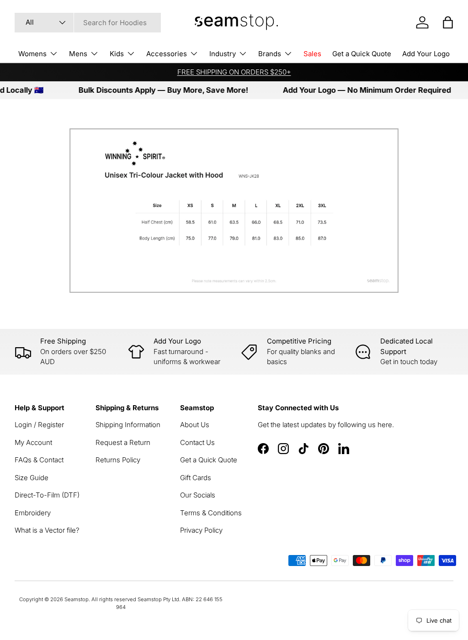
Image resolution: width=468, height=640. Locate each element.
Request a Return (123, 442)
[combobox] (88, 22)
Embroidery (33, 512)
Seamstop (76, 599)
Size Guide (31, 477)
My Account (33, 442)
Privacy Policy (201, 530)
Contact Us (197, 442)
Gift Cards (195, 477)
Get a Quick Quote (361, 53)
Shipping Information (128, 424)
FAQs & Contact (39, 459)
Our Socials (197, 495)
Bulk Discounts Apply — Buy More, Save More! (157, 90)
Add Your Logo (426, 53)
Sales (312, 53)
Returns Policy (118, 459)
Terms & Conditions (211, 512)
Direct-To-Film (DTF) (47, 495)
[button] (448, 22)
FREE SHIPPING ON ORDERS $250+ (234, 72)
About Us (194, 424)
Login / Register (39, 424)
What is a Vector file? (47, 530)
